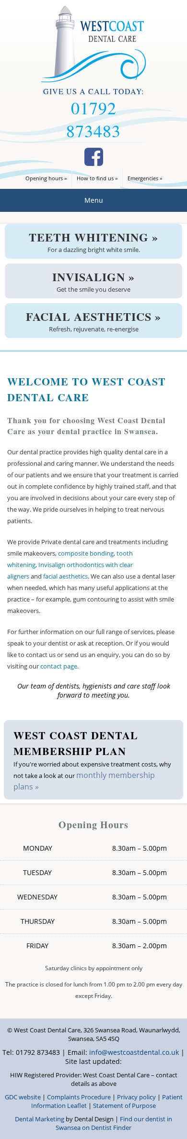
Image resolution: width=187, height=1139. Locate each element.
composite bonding (86, 553)
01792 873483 (93, 119)
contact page (58, 666)
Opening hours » (46, 178)
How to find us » (97, 178)
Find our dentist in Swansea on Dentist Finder (114, 1123)
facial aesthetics (65, 576)
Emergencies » (145, 178)
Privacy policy (136, 1097)
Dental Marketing (39, 1119)
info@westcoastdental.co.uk (134, 1052)
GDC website (23, 1097)
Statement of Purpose (124, 1105)
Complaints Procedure (79, 1097)
